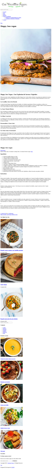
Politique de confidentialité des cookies (13, 17)
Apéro (4, 327)
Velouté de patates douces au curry (8, 358)
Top (1, 465)
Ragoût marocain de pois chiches (9, 319)
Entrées (4, 331)
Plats (1, 23)
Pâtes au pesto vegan (5, 214)
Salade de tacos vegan (5, 428)
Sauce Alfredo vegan (13, 214)
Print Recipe (3, 150)
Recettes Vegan (11, 463)
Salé (4, 13)
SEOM (12, 467)
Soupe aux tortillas (4, 405)
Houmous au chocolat (5, 381)
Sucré (4, 14)
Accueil (4, 11)
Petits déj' (5, 332)
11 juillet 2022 (3, 213)
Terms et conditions (7, 16)
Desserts (4, 329)
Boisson (4, 15)
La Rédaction (10, 213)
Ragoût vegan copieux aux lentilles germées (12, 250)
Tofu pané (3, 451)
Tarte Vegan (4, 284)
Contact (4, 19)
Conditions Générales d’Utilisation (12, 18)
